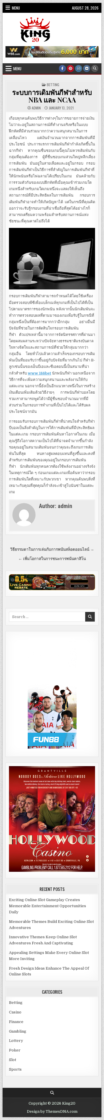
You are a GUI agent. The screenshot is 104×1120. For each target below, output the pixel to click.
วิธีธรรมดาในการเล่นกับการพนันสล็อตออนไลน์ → (52, 549)
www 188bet (39, 373)
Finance (16, 1022)
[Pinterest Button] (70, 68)
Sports (15, 1069)
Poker (15, 1050)
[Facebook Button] (62, 68)
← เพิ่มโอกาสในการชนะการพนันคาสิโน (52, 559)
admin (36, 108)
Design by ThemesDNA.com (52, 1112)
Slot (12, 1060)
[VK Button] (86, 68)
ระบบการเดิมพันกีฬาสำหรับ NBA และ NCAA (52, 95)
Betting (53, 84)
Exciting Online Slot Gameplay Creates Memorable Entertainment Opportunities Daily (47, 906)
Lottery (16, 1040)
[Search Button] (94, 68)
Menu (16, 8)
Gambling (17, 1031)
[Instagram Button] (78, 68)
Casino (15, 1012)
